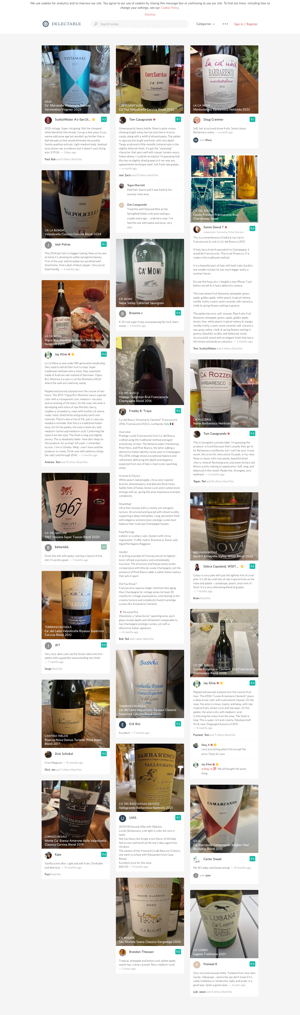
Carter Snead (212, 859)
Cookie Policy (170, 8)
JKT (57, 645)
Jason (202, 991)
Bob (53, 159)
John (208, 875)
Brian (196, 598)
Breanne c (136, 313)
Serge (48, 668)
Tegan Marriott (136, 185)
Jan (53, 769)
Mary (208, 140)
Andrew (49, 462)
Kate (58, 854)
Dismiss (150, 14)
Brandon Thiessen (141, 952)
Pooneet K (210, 964)
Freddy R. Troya (140, 411)
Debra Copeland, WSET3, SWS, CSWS (221, 566)
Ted (127, 638)
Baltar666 (62, 547)
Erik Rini (134, 724)
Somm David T (213, 227)
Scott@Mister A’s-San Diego (73, 119)
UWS (132, 818)
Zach (128, 175)
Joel (121, 175)
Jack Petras (62, 244)
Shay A (205, 744)
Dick (47, 769)
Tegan (196, 481)
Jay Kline (61, 354)
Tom (58, 462)
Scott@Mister (207, 348)
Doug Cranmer (213, 119)
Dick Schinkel (64, 754)
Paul (47, 159)
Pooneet (198, 734)
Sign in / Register (246, 24)
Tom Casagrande (140, 119)
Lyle (195, 991)
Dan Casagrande (137, 204)
